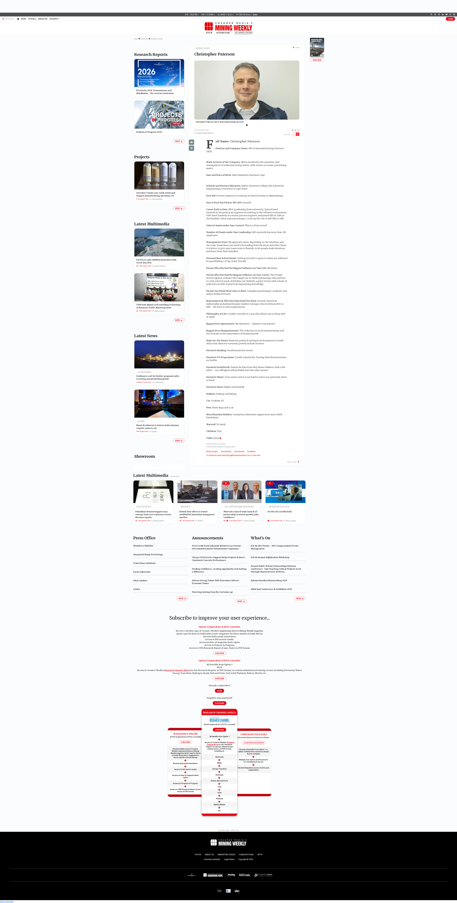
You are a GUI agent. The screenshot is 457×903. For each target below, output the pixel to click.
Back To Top (292, 462)
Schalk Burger (159, 382)
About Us (209, 854)
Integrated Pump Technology (148, 554)
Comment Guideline (212, 859)
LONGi (136, 589)
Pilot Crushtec (140, 580)
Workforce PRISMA (143, 546)
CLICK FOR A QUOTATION (253, 743)
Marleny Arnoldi (159, 266)
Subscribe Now (7, 901)
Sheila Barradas (157, 199)
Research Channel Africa (177, 670)
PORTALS (32, 19)
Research (54, 19)
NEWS (23, 19)
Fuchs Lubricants (142, 572)
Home (136, 39)
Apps (259, 854)
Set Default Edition (243, 33)
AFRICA (209, 33)
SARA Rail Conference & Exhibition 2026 (271, 589)
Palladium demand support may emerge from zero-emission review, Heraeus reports (153, 514)
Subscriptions (246, 854)
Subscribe (219, 653)
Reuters (154, 431)
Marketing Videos (226, 854)
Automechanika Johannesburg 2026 (269, 580)
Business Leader (157, 39)
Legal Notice (229, 859)
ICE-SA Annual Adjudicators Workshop (270, 557)
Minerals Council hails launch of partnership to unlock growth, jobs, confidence (241, 514)
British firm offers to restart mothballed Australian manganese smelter (197, 514)
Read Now (317, 60)
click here (256, 455)
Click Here (219, 703)
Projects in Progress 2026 (149, 132)
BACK (297, 47)
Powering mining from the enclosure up (212, 592)
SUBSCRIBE (185, 742)
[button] (226, 483)
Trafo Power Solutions (144, 563)
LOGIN (450, 19)
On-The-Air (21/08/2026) (279, 511)
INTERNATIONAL (223, 33)
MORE (178, 141)
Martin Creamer (159, 311)
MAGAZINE (42, 19)
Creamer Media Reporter (205, 133)
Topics (198, 854)
